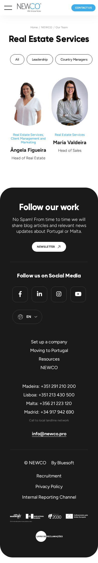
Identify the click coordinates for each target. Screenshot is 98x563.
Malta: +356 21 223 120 (49, 403)
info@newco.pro (49, 434)
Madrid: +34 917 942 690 (49, 412)
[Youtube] (78, 294)
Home (34, 27)
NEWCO (46, 27)
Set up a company (49, 342)
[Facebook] (20, 294)
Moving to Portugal (49, 350)
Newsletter (46, 246)
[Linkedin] (39, 294)
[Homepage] (26, 7)
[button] (8, 8)
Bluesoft (65, 463)
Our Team (62, 27)
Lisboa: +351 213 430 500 (49, 395)
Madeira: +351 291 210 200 (49, 386)
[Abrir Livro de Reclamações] (49, 537)
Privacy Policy (49, 486)
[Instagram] (59, 294)
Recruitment (49, 476)
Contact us (83, 7)
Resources (49, 359)
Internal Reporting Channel (49, 497)
